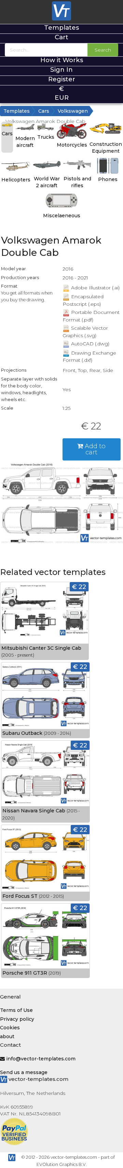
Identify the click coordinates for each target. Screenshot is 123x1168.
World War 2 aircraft (47, 182)
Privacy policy (17, 1019)
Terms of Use (16, 1010)
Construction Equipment (106, 147)
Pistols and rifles (77, 182)
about (7, 1036)
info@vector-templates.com (41, 1059)
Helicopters (15, 180)
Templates (61, 27)
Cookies (10, 1028)
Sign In (61, 69)
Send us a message (23, 1072)
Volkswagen (73, 111)
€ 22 (79, 587)
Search (103, 50)
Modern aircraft (25, 141)
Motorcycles (72, 145)
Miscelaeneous (61, 215)
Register (61, 79)
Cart (61, 37)
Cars (43, 111)
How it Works (61, 60)
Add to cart (94, 449)
